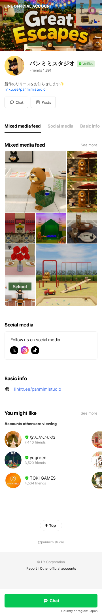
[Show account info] (86, 64)
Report (31, 568)
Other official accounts (58, 568)
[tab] (23, 126)
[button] (43, 102)
